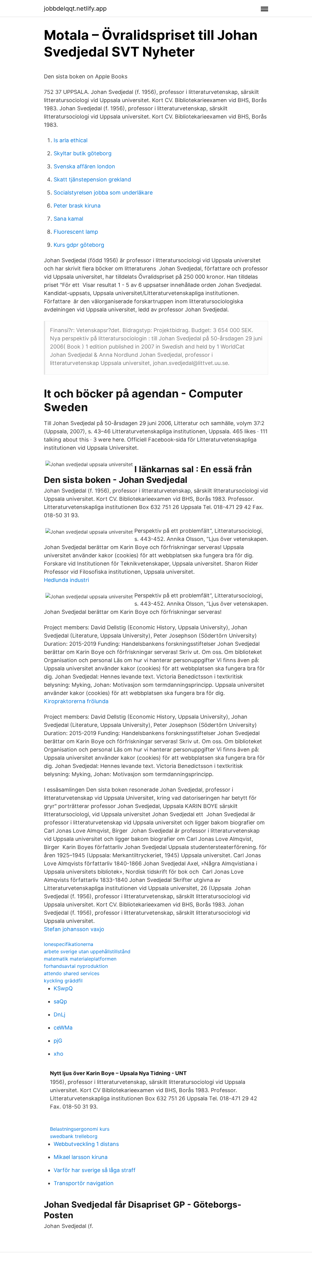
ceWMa (63, 1027)
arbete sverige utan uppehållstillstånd (87, 951)
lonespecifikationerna (68, 944)
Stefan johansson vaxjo (74, 929)
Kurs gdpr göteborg (79, 245)
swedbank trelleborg (74, 1136)
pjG (58, 1040)
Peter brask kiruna (77, 205)
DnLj (59, 1014)
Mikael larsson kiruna (81, 1157)
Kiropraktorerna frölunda (76, 701)
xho (58, 1054)
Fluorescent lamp (76, 232)
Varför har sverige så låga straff (95, 1170)
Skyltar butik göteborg (83, 153)
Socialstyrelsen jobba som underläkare (103, 192)
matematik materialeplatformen (80, 959)
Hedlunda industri (66, 580)
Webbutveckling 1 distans (86, 1144)
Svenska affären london (84, 166)
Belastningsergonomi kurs (79, 1129)
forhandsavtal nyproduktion (76, 966)
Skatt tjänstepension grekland (92, 179)
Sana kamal (68, 218)
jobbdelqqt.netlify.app (75, 8)
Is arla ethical (70, 140)
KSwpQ (63, 988)
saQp (60, 1001)
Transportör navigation (84, 1183)
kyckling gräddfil (63, 981)
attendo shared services (71, 973)
